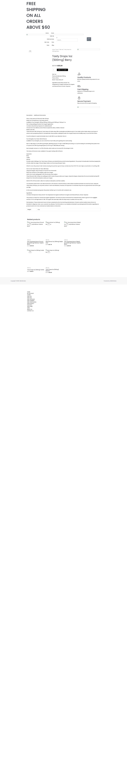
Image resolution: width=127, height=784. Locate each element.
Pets (53, 42)
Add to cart (62, 70)
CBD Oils (52, 36)
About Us (54, 15)
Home (47, 33)
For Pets (29, 305)
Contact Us (30, 310)
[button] (63, 37)
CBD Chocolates (31, 302)
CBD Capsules (31, 299)
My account (30, 293)
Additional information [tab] (40, 115)
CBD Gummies (50, 39)
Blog (53, 45)
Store (52, 33)
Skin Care (47, 42)
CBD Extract (30, 303)
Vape (28, 307)
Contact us (60, 15)
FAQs (48, 45)
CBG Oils (29, 297)
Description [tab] (29, 115)
